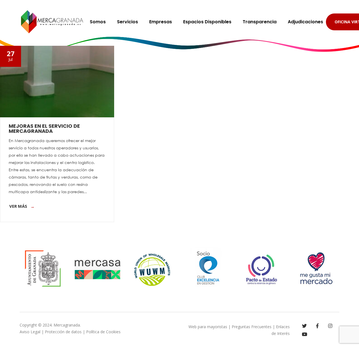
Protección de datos (63, 331)
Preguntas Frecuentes (251, 326)
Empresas (160, 22)
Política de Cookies (103, 331)
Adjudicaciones (305, 22)
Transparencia (260, 22)
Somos (98, 22)
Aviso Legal (30, 331)
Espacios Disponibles (207, 22)
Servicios (127, 22)
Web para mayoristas (207, 326)
